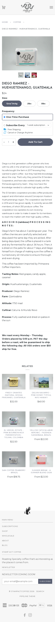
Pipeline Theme (27, 596)
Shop (5, 531)
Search (40, 591)
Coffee (17, 22)
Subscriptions (10, 526)
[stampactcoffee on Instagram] (30, 616)
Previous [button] (6, 53)
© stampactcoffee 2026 (21, 591)
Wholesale (8, 536)
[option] (27, 53)
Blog (5, 545)
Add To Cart (35, 142)
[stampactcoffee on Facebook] (25, 616)
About (5, 541)
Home (5, 22)
